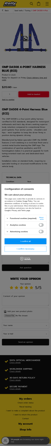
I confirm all (25, 241)
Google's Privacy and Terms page (17, 210)
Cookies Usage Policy (24, 201)
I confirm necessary (25, 248)
